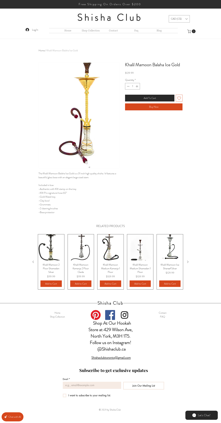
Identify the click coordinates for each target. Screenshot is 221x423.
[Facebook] (110, 315)
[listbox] (179, 18)
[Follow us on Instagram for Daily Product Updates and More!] (124, 315)
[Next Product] (188, 262)
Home (42, 50)
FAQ (162, 316)
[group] (110, 262)
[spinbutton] (132, 86)
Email (66, 379)
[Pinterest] (96, 315)
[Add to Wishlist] (179, 98)
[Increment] (137, 86)
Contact (162, 313)
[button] (179, 18)
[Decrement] (128, 86)
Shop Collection (57, 316)
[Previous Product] (33, 262)
